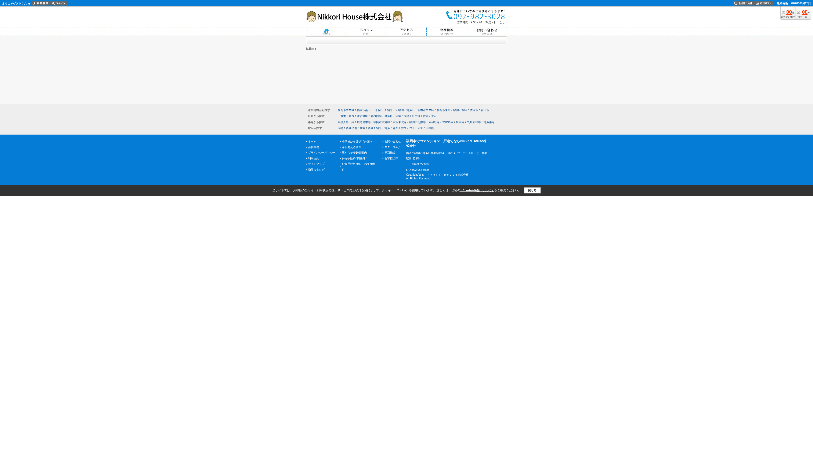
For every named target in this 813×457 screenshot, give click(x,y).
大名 (434, 116)
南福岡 (430, 128)
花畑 (395, 128)
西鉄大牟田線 (346, 122)
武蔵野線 (434, 122)
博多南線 (489, 122)
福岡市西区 (460, 110)
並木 (351, 116)
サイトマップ (316, 163)
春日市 (485, 110)
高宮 (362, 128)
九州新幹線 (474, 122)
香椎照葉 (376, 116)
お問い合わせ (392, 141)
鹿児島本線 (364, 122)
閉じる (532, 190)
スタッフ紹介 (392, 147)
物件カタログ (316, 169)
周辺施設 (389, 152)
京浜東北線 (399, 122)
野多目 (388, 116)
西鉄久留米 (375, 128)
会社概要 (313, 147)
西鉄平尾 (351, 128)
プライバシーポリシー (322, 152)
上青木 (342, 116)
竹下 (412, 128)
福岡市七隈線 (417, 122)
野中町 (416, 116)
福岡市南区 (364, 110)
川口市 (377, 110)
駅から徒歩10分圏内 (354, 152)
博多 (387, 128)
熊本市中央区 (426, 110)
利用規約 (313, 158)
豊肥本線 (447, 122)
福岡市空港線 (381, 122)
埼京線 (460, 122)
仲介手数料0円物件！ (355, 158)
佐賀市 (474, 110)
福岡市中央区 (346, 110)
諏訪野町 (362, 116)
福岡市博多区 (406, 110)
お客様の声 (391, 158)
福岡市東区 (444, 110)
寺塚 (398, 116)
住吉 (426, 116)
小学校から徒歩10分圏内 (357, 141)
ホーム (312, 141)
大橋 (406, 116)
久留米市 (389, 110)
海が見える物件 (351, 147)
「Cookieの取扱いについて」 (477, 190)
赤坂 (420, 128)
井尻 (403, 128)
